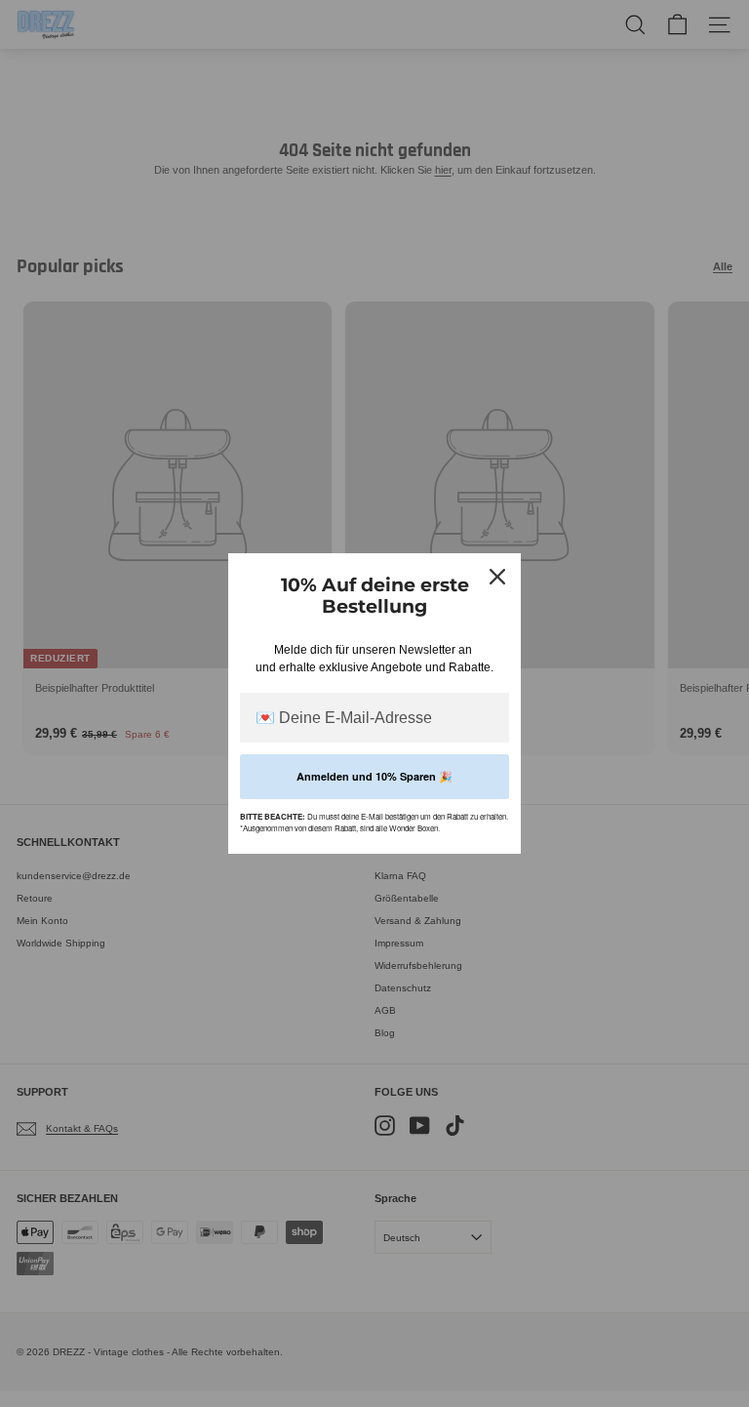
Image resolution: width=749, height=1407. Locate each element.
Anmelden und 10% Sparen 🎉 (374, 776)
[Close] (497, 576)
